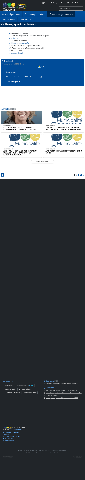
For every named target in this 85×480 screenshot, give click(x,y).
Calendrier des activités (19, 43)
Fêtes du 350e (25, 19)
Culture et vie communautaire (61, 14)
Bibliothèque (15, 38)
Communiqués (10, 389)
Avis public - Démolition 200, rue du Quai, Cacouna (61, 390)
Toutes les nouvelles (42, 162)
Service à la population (11, 14)
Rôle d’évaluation (30, 393)
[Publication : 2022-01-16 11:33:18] (2, 174)
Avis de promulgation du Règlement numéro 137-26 (62, 398)
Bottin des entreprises (13, 393)
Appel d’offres (22, 385)
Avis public (9, 385)
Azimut (70, 3)
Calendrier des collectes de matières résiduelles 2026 (62, 384)
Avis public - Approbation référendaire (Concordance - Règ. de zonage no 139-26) (63, 394)
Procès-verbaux (25, 389)
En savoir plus (13, 81)
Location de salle (17, 53)
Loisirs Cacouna (8, 19)
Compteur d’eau (58, 3)
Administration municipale (35, 14)
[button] (83, 175)
